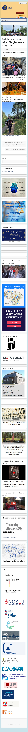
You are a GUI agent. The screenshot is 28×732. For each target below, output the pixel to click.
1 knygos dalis (5, 537)
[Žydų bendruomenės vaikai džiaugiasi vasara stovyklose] (14, 30)
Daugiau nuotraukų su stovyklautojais (10, 135)
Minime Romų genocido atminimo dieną (15, 149)
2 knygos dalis (13, 537)
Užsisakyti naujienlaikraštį (8, 171)
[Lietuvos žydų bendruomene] (11, 9)
